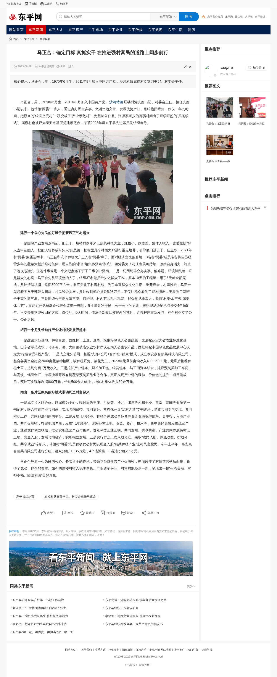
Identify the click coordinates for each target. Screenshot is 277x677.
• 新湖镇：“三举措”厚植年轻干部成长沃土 (38, 608)
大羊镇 (249, 16)
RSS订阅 (193, 649)
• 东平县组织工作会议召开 (120, 608)
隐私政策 (127, 649)
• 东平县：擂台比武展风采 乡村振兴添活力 (39, 616)
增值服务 (114, 649)
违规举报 (207, 649)
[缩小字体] (190, 66)
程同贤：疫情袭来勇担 (251, 123)
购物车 (64, 3)
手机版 (33, 3)
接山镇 (239, 16)
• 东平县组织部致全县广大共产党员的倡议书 (133, 624)
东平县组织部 (25, 496)
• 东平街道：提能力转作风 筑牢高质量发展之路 (135, 600)
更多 (191, 586)
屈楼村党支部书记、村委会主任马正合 (70, 496)
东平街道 (260, 16)
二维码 (48, 3)
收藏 (90, 513)
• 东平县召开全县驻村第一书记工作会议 (37, 600)
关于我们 (86, 649)
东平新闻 (29, 39)
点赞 (51, 513)
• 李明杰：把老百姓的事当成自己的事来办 (39, 624)
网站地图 (166, 649)
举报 (71, 513)
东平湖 (229, 16)
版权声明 (141, 649)
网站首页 (70, 649)
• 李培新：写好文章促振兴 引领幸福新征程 (132, 616)
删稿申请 (155, 649)
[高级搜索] (202, 16)
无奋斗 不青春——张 (218, 161)
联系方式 (100, 649)
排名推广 (179, 649)
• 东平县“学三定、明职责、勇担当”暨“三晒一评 (42, 632)
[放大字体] (185, 66)
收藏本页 (16, 3)
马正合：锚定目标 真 (218, 123)
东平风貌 (45, 39)
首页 (16, 39)
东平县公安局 (215, 16)
